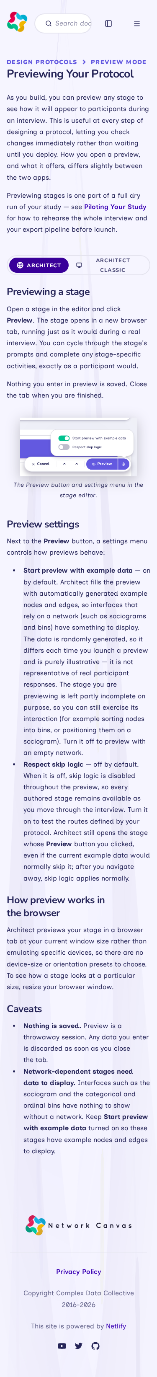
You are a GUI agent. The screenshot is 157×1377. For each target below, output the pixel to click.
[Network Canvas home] (17, 23)
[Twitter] (79, 1346)
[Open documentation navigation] (108, 23)
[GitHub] (95, 1346)
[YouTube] (62, 1346)
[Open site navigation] (137, 23)
